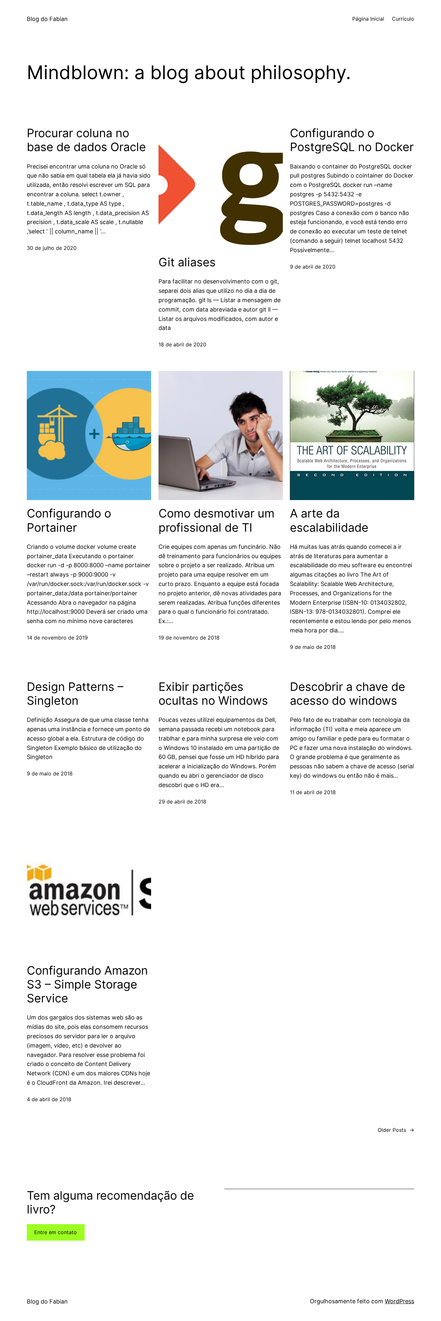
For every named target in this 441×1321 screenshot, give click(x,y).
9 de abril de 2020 (312, 266)
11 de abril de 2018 (313, 792)
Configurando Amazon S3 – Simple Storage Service (87, 984)
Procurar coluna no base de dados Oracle (86, 140)
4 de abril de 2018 (49, 1099)
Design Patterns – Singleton (75, 694)
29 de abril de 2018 (182, 801)
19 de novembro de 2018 (189, 637)
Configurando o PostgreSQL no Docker (352, 140)
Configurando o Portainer (69, 520)
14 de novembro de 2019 (57, 637)
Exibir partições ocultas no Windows (213, 694)
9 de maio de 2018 (313, 647)
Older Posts (396, 1130)
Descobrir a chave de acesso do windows (347, 694)
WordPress (399, 1301)
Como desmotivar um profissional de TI (216, 520)
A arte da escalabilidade (329, 520)
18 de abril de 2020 (182, 344)
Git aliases (187, 262)
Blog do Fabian (47, 18)
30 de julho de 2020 (52, 248)
